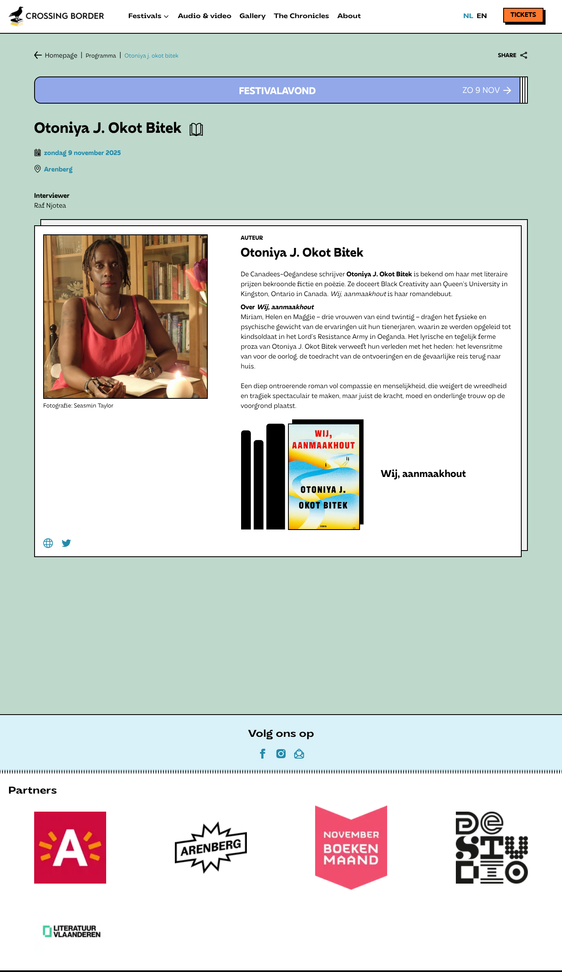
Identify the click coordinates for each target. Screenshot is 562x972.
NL (468, 16)
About (349, 16)
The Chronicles (301, 16)
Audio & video (204, 16)
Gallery (252, 16)
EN (481, 16)
